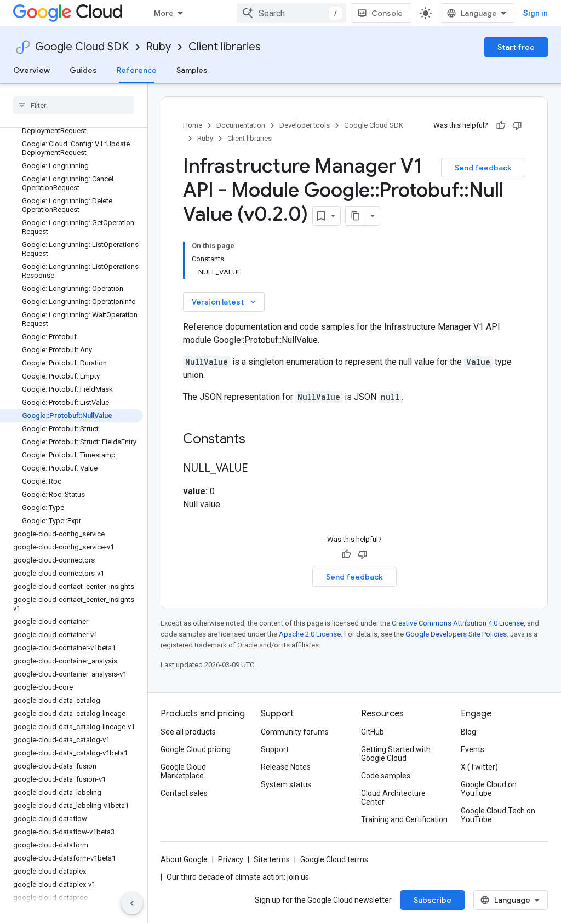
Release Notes (286, 767)
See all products (188, 731)
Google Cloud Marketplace (183, 771)
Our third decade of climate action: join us (238, 877)
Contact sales (184, 793)
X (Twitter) (479, 767)
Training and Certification (404, 819)
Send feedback (483, 168)
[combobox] (291, 13)
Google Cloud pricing (196, 749)
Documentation (240, 125)
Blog (468, 731)
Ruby (158, 47)
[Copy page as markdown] (355, 216)
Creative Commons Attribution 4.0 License (458, 623)
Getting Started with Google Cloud (396, 754)
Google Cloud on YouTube (489, 789)
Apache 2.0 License (310, 634)
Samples (192, 70)
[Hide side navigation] (132, 903)
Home (192, 125)
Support (275, 749)
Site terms (272, 859)
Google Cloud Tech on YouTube (498, 815)
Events (472, 749)
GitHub (372, 731)
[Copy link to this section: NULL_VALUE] (259, 468)
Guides (83, 70)
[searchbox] (73, 105)
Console (387, 13)
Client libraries (224, 47)
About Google (184, 859)
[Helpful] (501, 125)
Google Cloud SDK (82, 47)
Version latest (225, 302)
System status (286, 784)
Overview (31, 70)
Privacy (230, 859)
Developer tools (304, 125)
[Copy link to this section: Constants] (260, 439)
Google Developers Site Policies (456, 634)
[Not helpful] (517, 125)
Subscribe (432, 900)
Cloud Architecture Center (393, 797)
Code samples (385, 775)
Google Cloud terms (334, 859)
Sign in (535, 13)
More (164, 13)
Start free (516, 47)
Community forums (295, 731)
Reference (137, 70)
